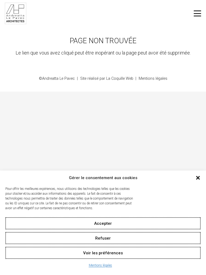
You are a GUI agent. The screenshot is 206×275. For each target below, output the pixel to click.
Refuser (103, 238)
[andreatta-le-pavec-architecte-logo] (15, 13)
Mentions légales (100, 265)
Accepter (103, 223)
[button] (198, 177)
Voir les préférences (103, 253)
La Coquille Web (119, 78)
